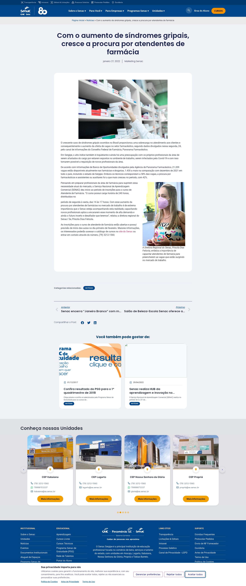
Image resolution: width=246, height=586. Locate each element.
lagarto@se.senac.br (92, 487)
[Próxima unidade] (222, 470)
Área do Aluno (201, 10)
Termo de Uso (88, 581)
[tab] (118, 512)
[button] (82, 322)
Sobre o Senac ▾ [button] (77, 10)
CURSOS (218, 10)
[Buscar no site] (189, 10)
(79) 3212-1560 (41, 483)
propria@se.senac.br (189, 487)
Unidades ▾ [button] (158, 10)
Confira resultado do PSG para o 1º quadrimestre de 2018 (89, 391)
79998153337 (41, 487)
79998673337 (138, 487)
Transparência (30, 2)
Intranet (44, 2)
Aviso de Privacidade (70, 581)
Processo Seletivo (82, 2)
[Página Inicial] (123, 534)
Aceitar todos (195, 574)
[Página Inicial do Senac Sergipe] (33, 11)
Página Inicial (78, 20)
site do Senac (126, 231)
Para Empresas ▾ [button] (114, 10)
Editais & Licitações (61, 2)
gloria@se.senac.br (140, 491)
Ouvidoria (119, 2)
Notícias (90, 20)
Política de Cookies (49, 581)
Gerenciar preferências (148, 574)
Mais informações (52, 498)
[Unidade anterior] (23, 470)
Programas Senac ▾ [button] (138, 10)
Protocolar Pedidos (101, 2)
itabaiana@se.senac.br (44, 491)
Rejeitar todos (174, 574)
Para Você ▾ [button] (95, 10)
